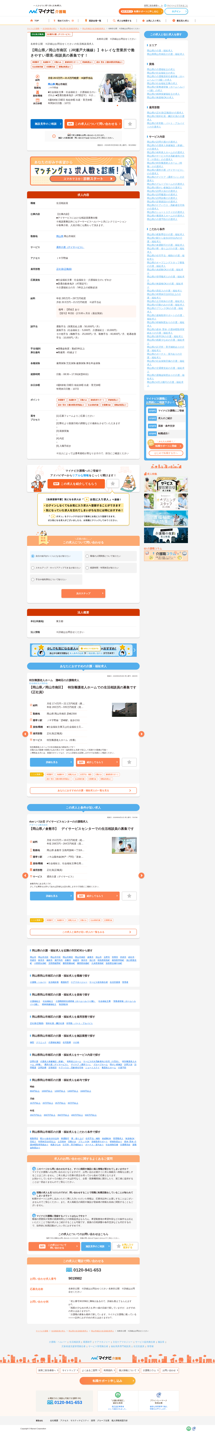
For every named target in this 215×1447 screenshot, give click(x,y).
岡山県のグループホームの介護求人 (165, 184)
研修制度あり (116, 1141)
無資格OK (63, 1004)
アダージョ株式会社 (38, 825)
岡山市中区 (55, 957)
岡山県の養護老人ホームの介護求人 (165, 215)
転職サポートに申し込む (140, 11)
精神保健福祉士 (49, 1004)
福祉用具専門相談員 (121, 1346)
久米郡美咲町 (97, 963)
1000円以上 (47, 1091)
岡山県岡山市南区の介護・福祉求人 (165, 54)
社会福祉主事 (104, 1001)
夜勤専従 (34, 1138)
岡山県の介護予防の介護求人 (162, 219)
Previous (25, 734)
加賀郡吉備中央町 (114, 963)
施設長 (161, 1342)
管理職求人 (118, 1138)
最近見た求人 (183, 20)
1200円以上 (60, 1091)
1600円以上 (85, 1091)
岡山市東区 (68, 957)
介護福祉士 (35, 1001)
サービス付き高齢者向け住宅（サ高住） (101, 1061)
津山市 (99, 957)
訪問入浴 (128, 1064)
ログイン (176, 11)
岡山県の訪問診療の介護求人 (162, 198)
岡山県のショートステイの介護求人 (165, 212)
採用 (93, 1420)
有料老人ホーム (74, 1061)
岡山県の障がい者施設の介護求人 (164, 187)
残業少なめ (55, 1144)
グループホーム (100, 1064)
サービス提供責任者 (98, 982)
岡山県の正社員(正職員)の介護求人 (165, 112)
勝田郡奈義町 (83, 963)
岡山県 (51, 84)
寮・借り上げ (77, 1138)
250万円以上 (36, 1115)
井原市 (123, 957)
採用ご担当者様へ (47, 1370)
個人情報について (127, 1370)
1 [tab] (117, 105)
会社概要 (54, 1420)
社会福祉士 (48, 1001)
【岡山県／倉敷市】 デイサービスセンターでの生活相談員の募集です (81, 829)
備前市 (49, 960)
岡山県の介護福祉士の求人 (161, 69)
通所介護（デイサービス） (70, 247)
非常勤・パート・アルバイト (79, 1023)
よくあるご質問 (89, 1370)
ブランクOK (83, 1141)
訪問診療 (42, 1067)
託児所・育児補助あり (73, 1144)
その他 (76, 1042)
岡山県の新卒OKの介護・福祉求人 (165, 336)
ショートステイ (92, 1067)
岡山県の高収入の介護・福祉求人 (164, 290)
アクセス (64, 1420)
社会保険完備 (112, 1144)
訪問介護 (34, 1061)
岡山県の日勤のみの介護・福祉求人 (165, 305)
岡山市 (33, 957)
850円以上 (35, 1091)
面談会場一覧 (95, 20)
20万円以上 (48, 1103)
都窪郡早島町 (118, 960)
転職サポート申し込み (107, 1380)
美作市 (84, 960)
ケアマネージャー (79, 982)
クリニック (41, 1042)
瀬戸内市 (59, 960)
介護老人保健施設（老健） (52, 1061)
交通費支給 (125, 1144)
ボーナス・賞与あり (94, 1144)
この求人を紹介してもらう (75, 483)
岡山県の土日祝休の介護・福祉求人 (165, 301)
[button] (83, 593)
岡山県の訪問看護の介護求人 (162, 194)
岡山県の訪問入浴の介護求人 (162, 191)
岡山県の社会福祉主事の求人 (162, 83)
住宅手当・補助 (93, 1138)
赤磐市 (68, 960)
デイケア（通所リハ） (81, 1064)
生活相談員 (53, 982)
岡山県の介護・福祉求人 (160, 50)
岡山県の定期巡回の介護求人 (162, 201)
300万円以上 (49, 1115)
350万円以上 (63, 1115)
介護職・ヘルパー (38, 982)
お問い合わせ (169, 1370)
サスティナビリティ (79, 1420)
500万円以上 (91, 1115)
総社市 (131, 957)
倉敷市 (90, 957)
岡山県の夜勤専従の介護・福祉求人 (165, 234)
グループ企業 (103, 1420)
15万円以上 (35, 1103)
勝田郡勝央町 (69, 963)
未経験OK (106, 1138)
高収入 (33, 1141)
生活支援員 (115, 982)
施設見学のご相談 (46, 123)
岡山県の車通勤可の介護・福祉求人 (165, 245)
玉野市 (107, 957)
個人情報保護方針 (119, 1420)
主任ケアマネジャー (123, 1342)
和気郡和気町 (104, 960)
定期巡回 (52, 1067)
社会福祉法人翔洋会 (38, 683)
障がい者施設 (116, 1064)
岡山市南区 (80, 957)
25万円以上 (60, 1103)
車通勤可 (65, 1138)
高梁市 (33, 960)
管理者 (125, 982)
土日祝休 (62, 1141)
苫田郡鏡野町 (54, 963)
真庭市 (76, 960)
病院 (32, 1042)
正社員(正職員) (64, 269)
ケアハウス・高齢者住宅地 (71, 1067)
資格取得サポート (99, 1141)
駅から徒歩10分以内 (49, 1138)
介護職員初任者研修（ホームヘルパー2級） (76, 1001)
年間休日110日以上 (47, 1141)
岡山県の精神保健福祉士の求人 (163, 94)
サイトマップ (68, 1370)
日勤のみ (72, 1141)
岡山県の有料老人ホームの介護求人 (165, 152)
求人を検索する (124, 20)
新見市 (41, 960)
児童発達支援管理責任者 (73, 1346)
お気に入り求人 (153, 20)
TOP (37, 20)
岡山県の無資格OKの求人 (160, 97)
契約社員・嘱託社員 (55, 1023)
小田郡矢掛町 (40, 963)
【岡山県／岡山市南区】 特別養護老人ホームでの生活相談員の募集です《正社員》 (82, 689)
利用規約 (108, 1370)
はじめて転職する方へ (166, 453)
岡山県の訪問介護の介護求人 (162, 142)
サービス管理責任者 (98, 1346)
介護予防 (122, 1067)
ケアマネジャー (102, 1342)
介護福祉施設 (54, 1042)
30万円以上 (73, 1103)
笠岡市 (115, 957)
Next (141, 734)
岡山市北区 (43, 957)
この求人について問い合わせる (92, 123)
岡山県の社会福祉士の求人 (161, 73)
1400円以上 (72, 1091)
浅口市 (92, 960)
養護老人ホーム (109, 1067)
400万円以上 (77, 1115)
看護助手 (65, 982)
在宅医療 (67, 1042)
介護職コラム (149, 1370)
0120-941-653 (87, 1270)
